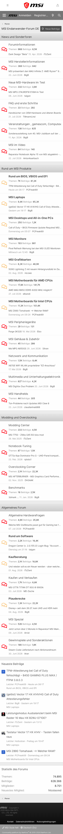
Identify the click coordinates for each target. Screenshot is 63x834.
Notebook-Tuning (20, 446)
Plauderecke (17, 598)
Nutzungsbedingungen (46, 821)
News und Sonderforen (17, 36)
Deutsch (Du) (30, 827)
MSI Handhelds (18, 393)
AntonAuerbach (31, 158)
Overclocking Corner (22, 466)
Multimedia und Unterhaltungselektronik (34, 376)
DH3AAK (29, 480)
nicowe (28, 273)
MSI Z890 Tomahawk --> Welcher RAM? (28, 310)
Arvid (27, 632)
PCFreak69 (32, 189)
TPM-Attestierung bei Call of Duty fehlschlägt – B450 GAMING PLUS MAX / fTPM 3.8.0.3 (31, 675)
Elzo (39, 331)
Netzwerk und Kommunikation (28, 356)
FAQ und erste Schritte (23, 103)
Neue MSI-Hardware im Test (27, 82)
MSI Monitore (17, 238)
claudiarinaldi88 (32, 407)
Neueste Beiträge (13, 663)
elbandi (26, 293)
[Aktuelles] (53, 15)
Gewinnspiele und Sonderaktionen (31, 640)
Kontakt (10, 821)
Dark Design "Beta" (18, 54)
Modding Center (19, 425)
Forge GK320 (15, 331)
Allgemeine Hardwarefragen (27, 515)
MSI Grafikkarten (20, 259)
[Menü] (4, 15)
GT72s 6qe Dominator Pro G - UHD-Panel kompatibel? (36, 455)
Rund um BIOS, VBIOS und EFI (28, 176)
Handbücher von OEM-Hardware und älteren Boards (35, 113)
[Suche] (59, 15)
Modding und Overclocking (19, 417)
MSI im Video (17, 144)
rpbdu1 (27, 459)
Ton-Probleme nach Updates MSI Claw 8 (29, 403)
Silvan (45, 348)
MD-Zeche (29, 591)
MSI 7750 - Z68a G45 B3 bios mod (26, 434)
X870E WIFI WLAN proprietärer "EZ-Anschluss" (32, 365)
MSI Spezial (16, 619)
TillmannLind (29, 116)
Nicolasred (54, 790)
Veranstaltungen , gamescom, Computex (35, 124)
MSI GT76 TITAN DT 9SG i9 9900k (26, 587)
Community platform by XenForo (26, 832)
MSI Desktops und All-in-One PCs (31, 218)
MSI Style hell (11, 827)
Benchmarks (17, 487)
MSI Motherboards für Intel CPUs (30, 301)
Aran (26, 653)
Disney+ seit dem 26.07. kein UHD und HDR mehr (33, 608)
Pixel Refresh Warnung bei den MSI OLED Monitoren (34, 248)
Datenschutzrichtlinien (25, 821)
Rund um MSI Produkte (16, 168)
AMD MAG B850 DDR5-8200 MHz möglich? (30, 290)
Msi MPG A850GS (17, 348)
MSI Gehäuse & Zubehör (24, 339)
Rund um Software (21, 536)
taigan (27, 96)
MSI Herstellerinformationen (27, 61)
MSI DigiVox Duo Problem (21, 386)
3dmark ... (14, 497)
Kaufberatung (18, 557)
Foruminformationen (22, 44)
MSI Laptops (17, 197)
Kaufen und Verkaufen (23, 577)
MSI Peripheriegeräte (22, 322)
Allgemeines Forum (14, 507)
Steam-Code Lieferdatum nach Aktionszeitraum (32, 649)
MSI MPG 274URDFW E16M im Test (26, 92)
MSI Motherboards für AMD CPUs (31, 280)
